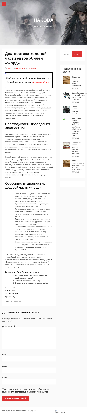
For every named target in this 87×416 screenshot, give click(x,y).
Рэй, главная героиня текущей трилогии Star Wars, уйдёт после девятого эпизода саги (77, 126)
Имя (4, 355)
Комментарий (9, 326)
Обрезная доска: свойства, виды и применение (76, 81)
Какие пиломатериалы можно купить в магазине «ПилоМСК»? (78, 165)
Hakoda (43, 20)
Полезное (32, 68)
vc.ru (23, 162)
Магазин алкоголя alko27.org (27, 280)
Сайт (4, 378)
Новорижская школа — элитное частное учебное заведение (77, 148)
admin (10, 68)
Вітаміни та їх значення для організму (32, 283)
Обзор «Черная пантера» (75, 109)
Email (5, 366)
